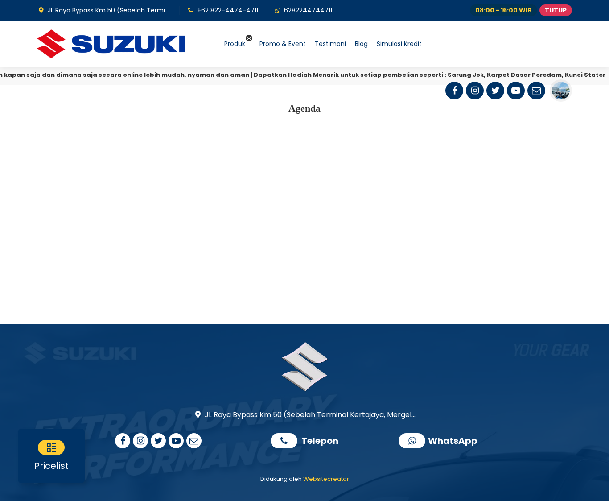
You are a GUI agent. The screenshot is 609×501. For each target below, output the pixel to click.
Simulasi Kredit (399, 43)
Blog (361, 43)
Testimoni (330, 43)
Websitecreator (326, 479)
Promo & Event (282, 43)
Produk (234, 43)
